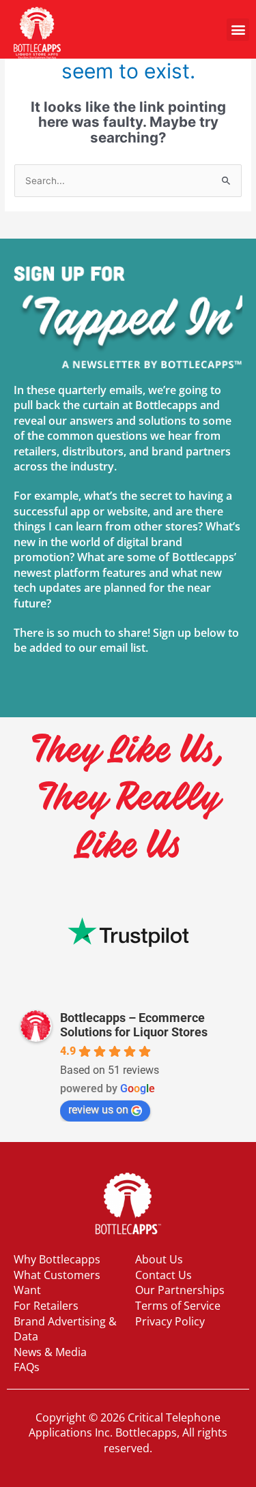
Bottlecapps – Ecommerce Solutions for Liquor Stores (134, 1024)
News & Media (50, 1352)
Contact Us (163, 1274)
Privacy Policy (170, 1321)
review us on (98, 1109)
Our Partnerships (180, 1289)
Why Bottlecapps (57, 1259)
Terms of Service (178, 1305)
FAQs (27, 1367)
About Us (159, 1259)
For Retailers (46, 1305)
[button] (238, 29)
